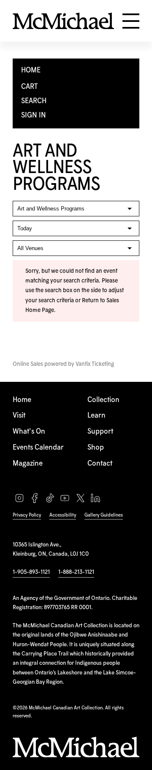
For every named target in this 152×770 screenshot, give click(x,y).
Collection (103, 400)
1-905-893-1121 (31, 572)
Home (22, 400)
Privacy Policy (27, 515)
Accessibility (62, 515)
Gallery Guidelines (103, 515)
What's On (29, 431)
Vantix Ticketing (95, 364)
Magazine (28, 463)
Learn (96, 415)
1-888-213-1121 (76, 572)
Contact (99, 463)
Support (100, 431)
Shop (95, 447)
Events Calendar (38, 447)
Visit (19, 415)
